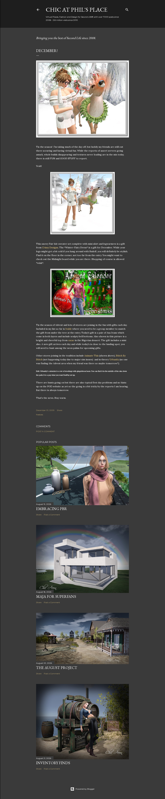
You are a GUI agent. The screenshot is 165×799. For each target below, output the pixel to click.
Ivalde (68, 328)
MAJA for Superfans (56, 596)
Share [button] (59, 410)
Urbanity (114, 359)
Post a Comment (45, 431)
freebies (39, 414)
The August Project (56, 667)
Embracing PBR (51, 508)
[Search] (127, 9)
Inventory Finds (53, 762)
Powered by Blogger (85, 789)
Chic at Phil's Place (76, 9)
